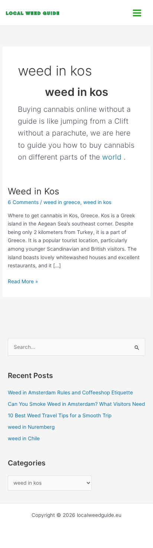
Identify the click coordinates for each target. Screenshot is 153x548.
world (111, 157)
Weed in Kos (33, 191)
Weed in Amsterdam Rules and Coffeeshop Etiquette (70, 392)
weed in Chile (24, 438)
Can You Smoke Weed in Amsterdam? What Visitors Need (76, 404)
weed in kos (97, 202)
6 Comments (23, 202)
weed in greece (61, 202)
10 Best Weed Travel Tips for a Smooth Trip (59, 415)
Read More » (23, 280)
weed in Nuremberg (31, 427)
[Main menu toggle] (137, 12)
